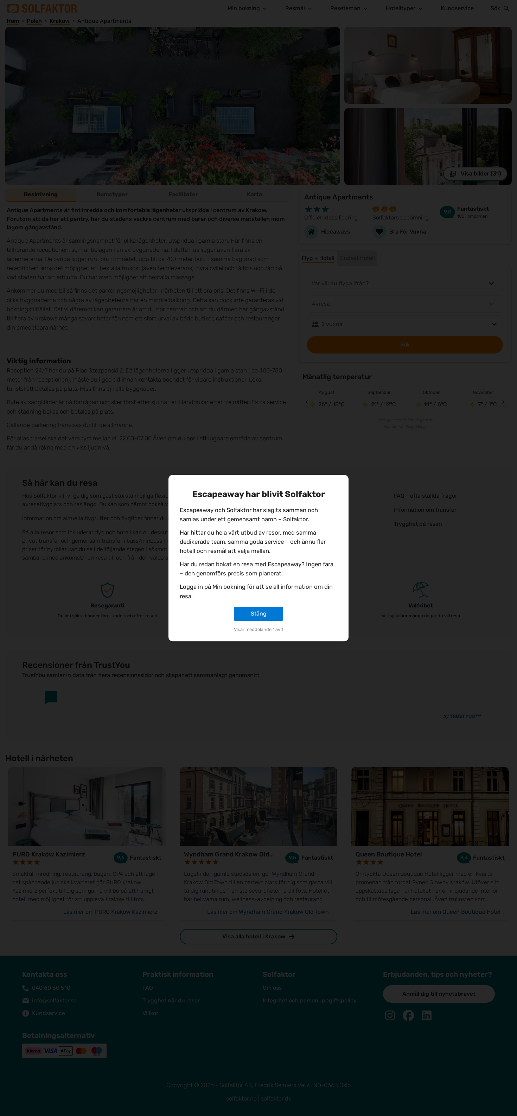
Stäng (259, 613)
